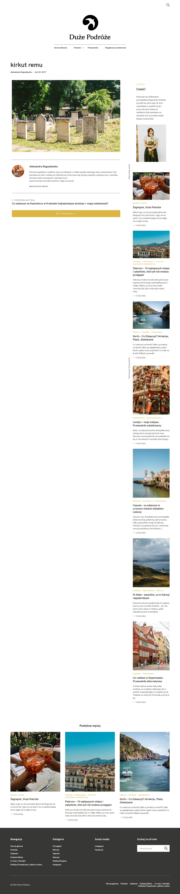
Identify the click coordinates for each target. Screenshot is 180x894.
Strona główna (16, 846)
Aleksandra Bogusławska (21, 72)
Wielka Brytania (154, 418)
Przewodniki (93, 47)
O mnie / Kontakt (17, 861)
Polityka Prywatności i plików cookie (26, 864)
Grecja (136, 332)
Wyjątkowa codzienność (115, 47)
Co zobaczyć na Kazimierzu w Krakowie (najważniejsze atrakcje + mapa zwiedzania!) (60, 203)
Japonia (56, 853)
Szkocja (160, 590)
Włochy (159, 261)
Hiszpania (57, 864)
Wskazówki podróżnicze (144, 264)
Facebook (99, 850)
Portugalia (148, 501)
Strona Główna (60, 47)
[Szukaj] (168, 5)
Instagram (99, 846)
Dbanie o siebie (140, 203)
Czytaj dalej (140, 225)
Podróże (77, 47)
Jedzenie (14, 853)
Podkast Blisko (16, 857)
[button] (90, 27)
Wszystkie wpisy (38, 186)
